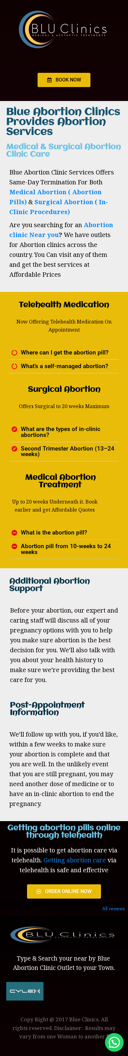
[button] (64, 353)
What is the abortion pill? (54, 532)
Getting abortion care (74, 860)
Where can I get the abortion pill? (64, 352)
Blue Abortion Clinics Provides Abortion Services (63, 122)
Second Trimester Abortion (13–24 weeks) (67, 451)
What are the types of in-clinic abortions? (60, 432)
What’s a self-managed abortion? (64, 366)
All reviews (113, 908)
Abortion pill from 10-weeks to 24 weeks (66, 549)
